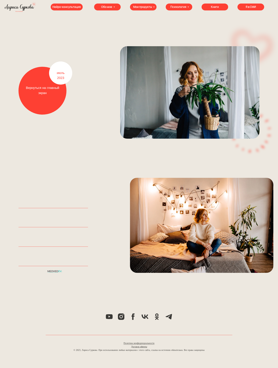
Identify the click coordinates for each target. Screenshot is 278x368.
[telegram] (169, 317)
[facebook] (133, 317)
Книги (215, 7)
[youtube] (109, 317)
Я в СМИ (251, 7)
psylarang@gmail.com (35, 224)
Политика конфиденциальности (139, 343)
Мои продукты (142, 7)
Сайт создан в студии (32, 271)
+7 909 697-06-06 (32, 244)
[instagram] (121, 317)
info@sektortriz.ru (32, 263)
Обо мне (106, 7)
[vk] (145, 317)
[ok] (157, 317)
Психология (178, 7)
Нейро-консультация (66, 7)
